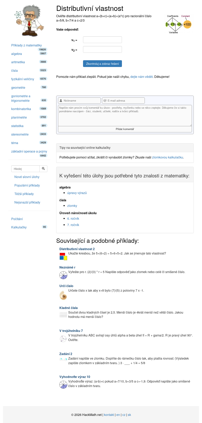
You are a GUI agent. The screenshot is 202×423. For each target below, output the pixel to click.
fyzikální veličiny (28, 79)
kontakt (109, 414)
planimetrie (28, 117)
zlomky (72, 205)
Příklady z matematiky (28, 46)
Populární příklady (27, 185)
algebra (28, 53)
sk (129, 414)
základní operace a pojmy (29, 152)
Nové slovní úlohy (26, 176)
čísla (28, 70)
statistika (28, 125)
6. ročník (73, 218)
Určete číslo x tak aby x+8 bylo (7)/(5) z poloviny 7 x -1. (101, 288)
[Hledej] (43, 168)
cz (123, 414)
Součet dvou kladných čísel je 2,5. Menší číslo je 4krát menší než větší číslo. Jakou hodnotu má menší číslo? (121, 312)
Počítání (17, 219)
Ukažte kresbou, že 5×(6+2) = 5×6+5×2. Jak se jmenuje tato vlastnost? (112, 251)
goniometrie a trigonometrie (28, 98)
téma (28, 142)
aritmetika (28, 62)
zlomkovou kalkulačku (167, 157)
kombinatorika (28, 108)
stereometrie (28, 134)
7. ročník (73, 224)
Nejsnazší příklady (27, 202)
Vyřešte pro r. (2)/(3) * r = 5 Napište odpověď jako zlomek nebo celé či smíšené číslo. (122, 269)
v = (74, 40)
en (118, 414)
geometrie (28, 87)
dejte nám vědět (141, 76)
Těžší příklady (24, 193)
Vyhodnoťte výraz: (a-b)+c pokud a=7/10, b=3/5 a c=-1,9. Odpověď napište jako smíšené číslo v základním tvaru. (124, 381)
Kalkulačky (28, 227)
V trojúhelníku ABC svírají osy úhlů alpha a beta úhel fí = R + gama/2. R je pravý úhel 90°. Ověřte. (126, 335)
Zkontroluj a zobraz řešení (102, 64)
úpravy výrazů (77, 192)
